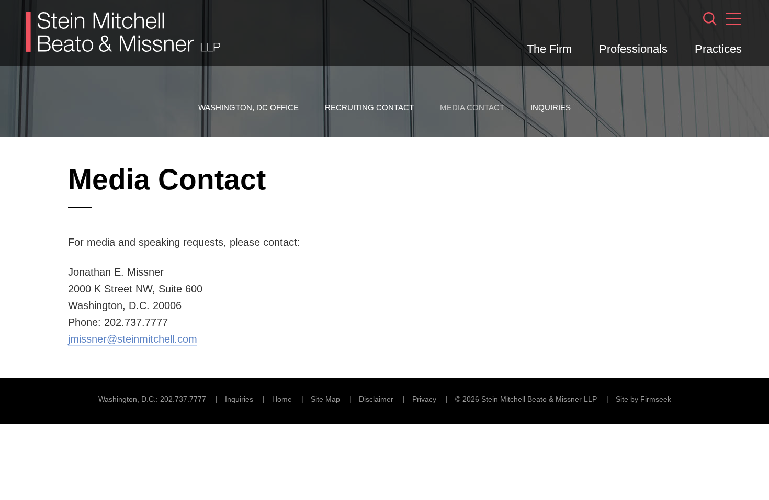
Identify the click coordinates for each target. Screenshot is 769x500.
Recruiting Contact (369, 107)
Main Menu (351, 13)
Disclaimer (376, 399)
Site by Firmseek (643, 399)
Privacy (424, 399)
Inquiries (550, 107)
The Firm (549, 48)
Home (282, 399)
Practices (718, 48)
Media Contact (472, 107)
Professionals (633, 48)
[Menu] (733, 19)
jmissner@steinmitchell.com (132, 339)
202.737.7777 (183, 399)
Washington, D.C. (127, 399)
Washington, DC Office (248, 107)
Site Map (325, 399)
